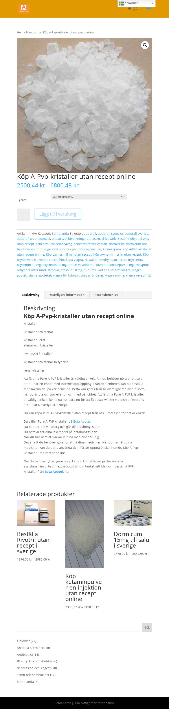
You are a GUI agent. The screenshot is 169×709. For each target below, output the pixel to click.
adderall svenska (110, 233)
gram (23, 200)
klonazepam (112, 249)
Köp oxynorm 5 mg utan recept (69, 254)
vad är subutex (109, 270)
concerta (42, 244)
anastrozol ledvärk (102, 238)
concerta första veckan (90, 244)
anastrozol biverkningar (69, 238)
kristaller (91, 260)
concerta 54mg (61, 244)
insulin (96, 249)
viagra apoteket (40, 275)
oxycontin (135, 260)
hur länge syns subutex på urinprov (63, 249)
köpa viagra (74, 260)
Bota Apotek (82, 421)
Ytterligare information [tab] (66, 295)
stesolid (53, 270)
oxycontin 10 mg (29, 265)
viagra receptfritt (138, 275)
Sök (147, 627)
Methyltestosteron (112, 260)
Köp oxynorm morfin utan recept (117, 254)
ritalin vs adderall (81, 265)
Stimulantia (33, 32)
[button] (145, 45)
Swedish (131, 3)
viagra (125, 270)
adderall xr (25, 238)
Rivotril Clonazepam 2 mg (115, 265)
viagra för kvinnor (66, 275)
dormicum (116, 244)
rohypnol (142, 265)
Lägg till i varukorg (57, 214)
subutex (90, 270)
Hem (20, 32)
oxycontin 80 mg (55, 265)
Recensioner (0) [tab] (106, 295)
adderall (90, 233)
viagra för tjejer (92, 275)
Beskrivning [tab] (30, 295)
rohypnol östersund (31, 270)
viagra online (114, 275)
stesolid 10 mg (71, 270)
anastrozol (42, 238)
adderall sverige (136, 233)
